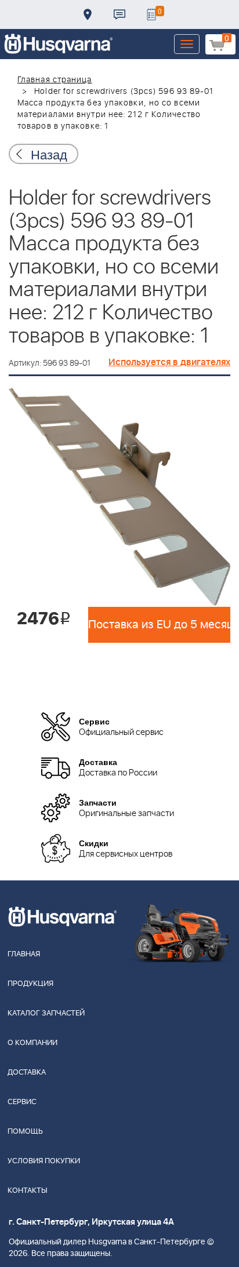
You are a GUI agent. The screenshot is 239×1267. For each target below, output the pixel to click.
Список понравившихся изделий (151, 14)
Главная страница (54, 80)
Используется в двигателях (169, 362)
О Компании (32, 1042)
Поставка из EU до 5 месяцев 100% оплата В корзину (159, 625)
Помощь (25, 1131)
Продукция (30, 983)
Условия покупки (44, 1161)
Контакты (119, 14)
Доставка (87, 14)
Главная (24, 954)
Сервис (22, 1102)
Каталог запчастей (46, 1013)
